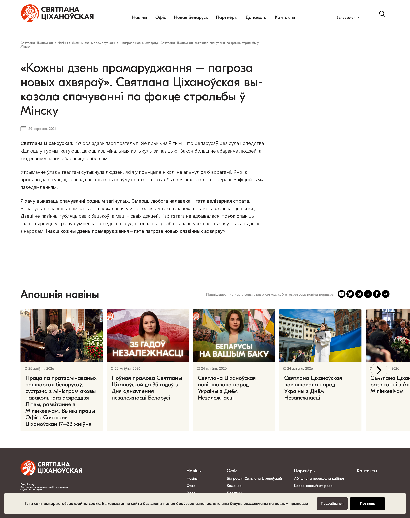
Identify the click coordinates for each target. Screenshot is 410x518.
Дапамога (256, 17)
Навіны (139, 17)
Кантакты (285, 17)
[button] (379, 370)
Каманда (234, 486)
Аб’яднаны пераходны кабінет (319, 478)
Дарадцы (234, 493)
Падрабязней (332, 503)
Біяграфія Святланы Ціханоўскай (254, 478)
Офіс (160, 17)
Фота (191, 486)
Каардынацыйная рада (313, 486)
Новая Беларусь (191, 17)
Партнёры (227, 17)
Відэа (191, 493)
